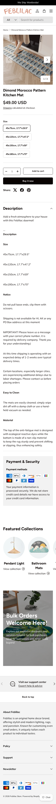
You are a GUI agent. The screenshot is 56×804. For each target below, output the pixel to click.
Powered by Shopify (31, 796)
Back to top (28, 696)
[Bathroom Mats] (39, 548)
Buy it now (28, 181)
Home (5, 30)
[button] (44, 11)
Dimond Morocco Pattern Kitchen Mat (27, 30)
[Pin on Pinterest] (28, 190)
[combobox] (28, 19)
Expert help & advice (30, 685)
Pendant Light (14, 563)
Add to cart (38, 171)
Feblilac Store (16, 796)
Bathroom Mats (39, 565)
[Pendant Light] (14, 548)
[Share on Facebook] (22, 190)
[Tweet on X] (15, 190)
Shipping (7, 107)
